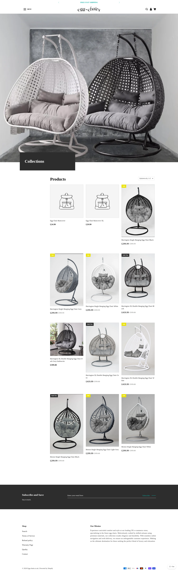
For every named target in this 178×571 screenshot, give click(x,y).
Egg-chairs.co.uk (32, 568)
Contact (25, 554)
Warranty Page (27, 545)
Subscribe (146, 495)
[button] (146, 9)
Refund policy (27, 540)
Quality (25, 549)
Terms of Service (28, 536)
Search (24, 531)
